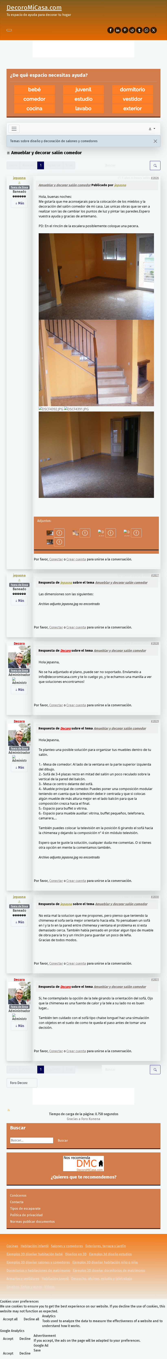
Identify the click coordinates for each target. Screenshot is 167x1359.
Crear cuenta (76, 559)
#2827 (155, 575)
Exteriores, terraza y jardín (105, 1246)
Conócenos (18, 1195)
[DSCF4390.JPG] (96, 454)
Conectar (56, 559)
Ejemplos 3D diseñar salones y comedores (38, 1262)
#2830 (155, 897)
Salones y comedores (67, 1246)
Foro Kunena (90, 1119)
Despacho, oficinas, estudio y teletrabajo (101, 1279)
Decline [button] (25, 1339)
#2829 (155, 721)
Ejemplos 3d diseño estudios (110, 1254)
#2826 (155, 178)
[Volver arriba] (162, 1354)
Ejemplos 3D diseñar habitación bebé (35, 1254)
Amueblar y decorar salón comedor (64, 185)
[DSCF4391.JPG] (76, 408)
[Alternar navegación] (9, 30)
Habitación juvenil (55, 1279)
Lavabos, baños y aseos (24, 1287)
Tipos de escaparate (25, 1208)
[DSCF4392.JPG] (51, 408)
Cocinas (12, 1246)
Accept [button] (8, 1339)
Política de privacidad (26, 1215)
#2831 (155, 979)
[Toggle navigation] (14, 129)
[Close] (155, 141)
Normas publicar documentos (32, 1222)
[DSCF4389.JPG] (96, 362)
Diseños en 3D (76, 1254)
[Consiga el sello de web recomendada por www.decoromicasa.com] (83, 1163)
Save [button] (37, 1350)
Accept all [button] (10, 1319)
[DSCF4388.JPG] (96, 276)
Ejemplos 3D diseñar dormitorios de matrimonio (109, 1270)
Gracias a (73, 1119)
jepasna (19, 178)
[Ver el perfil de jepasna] (19, 182)
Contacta (16, 1202)
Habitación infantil (34, 1246)
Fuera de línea (19, 187)
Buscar (63, 1140)
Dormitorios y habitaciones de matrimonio (38, 1270)
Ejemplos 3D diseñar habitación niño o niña (105, 1262)
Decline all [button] (31, 1319)
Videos (49, 1287)
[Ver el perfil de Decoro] (19, 657)
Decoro (19, 643)
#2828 (155, 643)
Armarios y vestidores (23, 1279)
